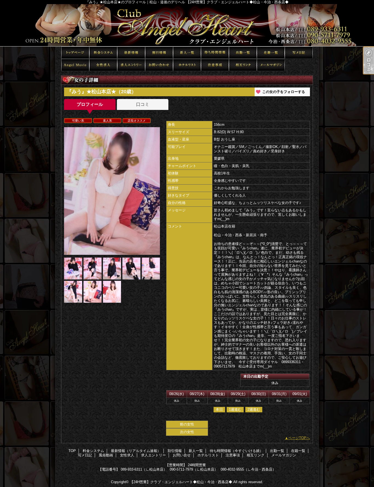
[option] (112, 191)
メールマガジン (271, 65)
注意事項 (215, 65)
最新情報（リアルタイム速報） (131, 52)
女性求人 (103, 65)
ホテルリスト (187, 65)
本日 (219, 409)
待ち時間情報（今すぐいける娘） (215, 52)
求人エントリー (131, 65)
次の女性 (187, 432)
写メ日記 (299, 52)
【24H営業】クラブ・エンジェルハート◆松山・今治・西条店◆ (181, 482)
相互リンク (243, 65)
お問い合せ (159, 65)
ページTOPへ (299, 438)
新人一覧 (187, 52)
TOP (75, 52)
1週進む (235, 409)
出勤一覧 (243, 52)
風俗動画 (75, 65)
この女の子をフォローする (283, 92)
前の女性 (187, 424)
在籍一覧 (271, 52)
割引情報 (159, 52)
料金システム (103, 52)
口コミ (142, 104)
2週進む (254, 409)
